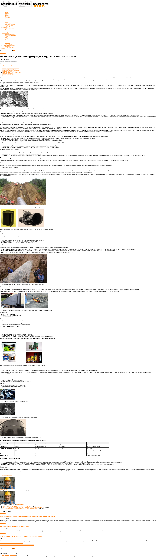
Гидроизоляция (8, 40)
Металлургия (5, 27)
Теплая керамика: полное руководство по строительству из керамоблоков (17, 506)
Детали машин (8, 20)
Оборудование (8, 23)
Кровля (6, 38)
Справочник (7, 26)
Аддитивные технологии (10, 24)
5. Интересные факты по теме (8, 74)
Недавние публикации (7, 475)
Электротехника (8, 32)
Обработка (7, 15)
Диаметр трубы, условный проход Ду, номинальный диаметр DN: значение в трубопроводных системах (27, 516)
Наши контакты (13, 555)
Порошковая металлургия (10, 29)
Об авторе (4, 473)
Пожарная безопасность (10, 34)
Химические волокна (9, 47)
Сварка (6, 12)
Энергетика (4, 30)
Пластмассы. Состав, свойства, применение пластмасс (11, 543)
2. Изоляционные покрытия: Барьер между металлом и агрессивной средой (11, 68)
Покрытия (7, 16)
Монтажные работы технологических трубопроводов (14, 526)
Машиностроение (6, 10)
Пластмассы (7, 46)
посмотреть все (20, 504)
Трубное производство (9, 28)
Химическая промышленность (8, 45)
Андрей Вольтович (4, 489)
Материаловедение (9, 25)
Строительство (5, 33)
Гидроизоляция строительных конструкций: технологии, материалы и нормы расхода (20, 508)
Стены (6, 36)
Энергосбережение (9, 44)
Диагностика (7, 17)
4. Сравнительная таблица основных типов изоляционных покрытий (11, 73)
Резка (6, 14)
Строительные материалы (10, 35)
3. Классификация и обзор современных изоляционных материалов (10, 71)
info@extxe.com (5, 555)
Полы (6, 37)
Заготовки (7, 19)
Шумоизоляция (8, 41)
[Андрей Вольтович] (7, 488)
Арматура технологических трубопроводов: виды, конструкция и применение (21, 536)
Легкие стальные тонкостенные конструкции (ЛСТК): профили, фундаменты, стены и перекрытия (23, 507)
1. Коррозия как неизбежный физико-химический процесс (10, 66)
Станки (6, 22)
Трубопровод (3, 53)
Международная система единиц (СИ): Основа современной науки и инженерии (17, 545)
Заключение (4, 75)
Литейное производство (10, 18)
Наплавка (7, 13)
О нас (3, 48)
